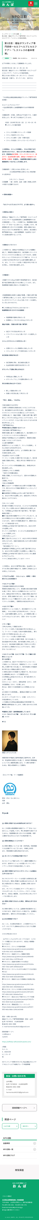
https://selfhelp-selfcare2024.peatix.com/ (16, 1042)
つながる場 (6, 1126)
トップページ (6, 34)
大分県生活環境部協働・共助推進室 (13, 1200)
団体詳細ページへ (19, 1107)
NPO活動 (16, 34)
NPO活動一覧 (8, 1149)
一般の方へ (25, 1126)
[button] (35, 4)
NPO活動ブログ (9, 1155)
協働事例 (6, 1143)
